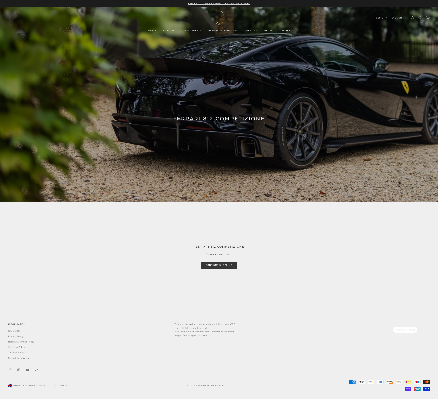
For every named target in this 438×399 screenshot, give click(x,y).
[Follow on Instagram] (19, 370)
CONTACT (284, 30)
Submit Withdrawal (19, 358)
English (396, 18)
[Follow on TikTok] (36, 370)
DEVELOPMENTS (192, 30)
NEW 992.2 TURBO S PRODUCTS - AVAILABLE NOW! (219, 3)
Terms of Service (17, 352)
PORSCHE (169, 30)
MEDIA (268, 30)
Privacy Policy (15, 336)
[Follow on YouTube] (27, 370)
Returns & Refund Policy (21, 341)
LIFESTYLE (250, 30)
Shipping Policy (16, 347)
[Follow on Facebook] (10, 370)
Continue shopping (219, 265)
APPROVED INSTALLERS (223, 30)
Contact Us (14, 331)
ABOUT (152, 30)
